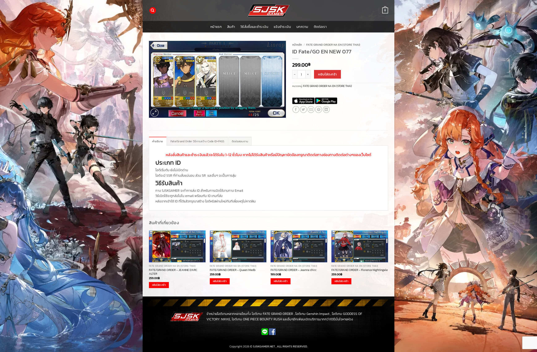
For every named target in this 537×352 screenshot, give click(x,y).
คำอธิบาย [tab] (157, 141)
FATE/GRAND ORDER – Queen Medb (232, 270)
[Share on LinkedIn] (326, 109)
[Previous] (149, 263)
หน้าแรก (216, 26)
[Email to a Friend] (311, 109)
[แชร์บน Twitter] (303, 109)
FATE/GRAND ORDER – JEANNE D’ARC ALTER (173, 272)
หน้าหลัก (297, 45)
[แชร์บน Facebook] (295, 109)
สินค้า (231, 26)
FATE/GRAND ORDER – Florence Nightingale (359, 270)
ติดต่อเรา (320, 26)
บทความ (302, 26)
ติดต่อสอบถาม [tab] (240, 141)
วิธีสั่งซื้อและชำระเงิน (254, 26)
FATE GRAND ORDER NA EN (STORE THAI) (333, 45)
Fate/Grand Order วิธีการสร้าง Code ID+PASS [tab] (197, 141)
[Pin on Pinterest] (318, 109)
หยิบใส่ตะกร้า (327, 74)
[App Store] (303, 101)
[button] (152, 10)
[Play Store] (326, 101)
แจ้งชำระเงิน (282, 26)
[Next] (388, 263)
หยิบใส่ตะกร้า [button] (159, 285)
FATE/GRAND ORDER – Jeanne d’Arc (293, 270)
